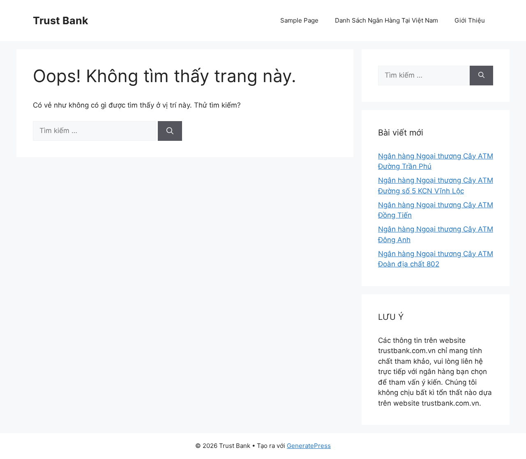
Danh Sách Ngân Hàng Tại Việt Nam (386, 20)
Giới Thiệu (469, 20)
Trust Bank (60, 20)
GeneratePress (309, 446)
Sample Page (299, 20)
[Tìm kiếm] (170, 131)
